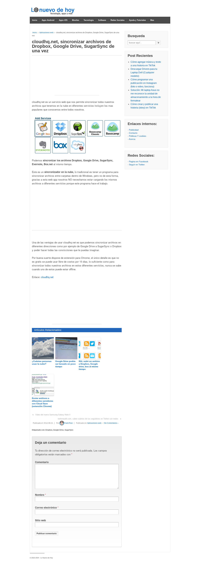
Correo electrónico (46, 507)
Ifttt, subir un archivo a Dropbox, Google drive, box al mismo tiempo (89, 365)
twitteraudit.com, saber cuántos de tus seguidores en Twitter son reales (88, 419)
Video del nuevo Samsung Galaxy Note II (52, 415)
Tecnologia (89, 20)
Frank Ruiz (68, 423)
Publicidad (134, 130)
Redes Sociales (117, 20)
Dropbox (48, 430)
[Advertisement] (77, 76)
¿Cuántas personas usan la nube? (42, 362)
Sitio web (40, 520)
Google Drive (58, 430)
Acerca (132, 139)
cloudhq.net (47, 277)
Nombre (39, 494)
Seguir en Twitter (137, 164)
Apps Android (48, 20)
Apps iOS (63, 20)
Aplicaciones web (46, 33)
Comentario (42, 462)
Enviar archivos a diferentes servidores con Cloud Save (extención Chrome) (42, 402)
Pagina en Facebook (138, 161)
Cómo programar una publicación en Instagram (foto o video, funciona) (144, 83)
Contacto (133, 133)
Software (102, 20)
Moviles (75, 20)
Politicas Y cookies (137, 136)
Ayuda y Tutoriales (137, 20)
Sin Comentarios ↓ (111, 423)
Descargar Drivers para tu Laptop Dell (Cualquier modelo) (144, 72)
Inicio (34, 20)
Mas (152, 20)
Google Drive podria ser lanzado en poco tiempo (65, 364)
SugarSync (69, 430)
